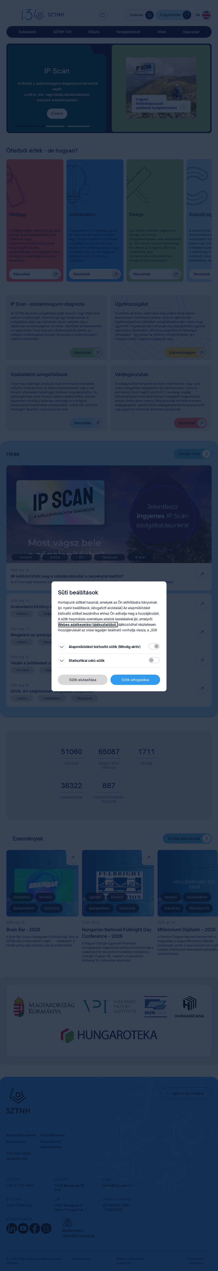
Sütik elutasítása (82, 680)
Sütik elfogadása (135, 680)
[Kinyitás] (62, 647)
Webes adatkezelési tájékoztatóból (87, 625)
